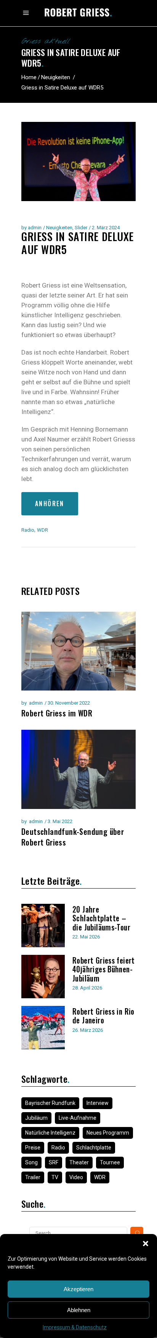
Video (76, 1177)
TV (54, 1177)
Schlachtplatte (93, 1148)
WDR (42, 530)
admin (35, 227)
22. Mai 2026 (86, 937)
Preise (32, 1148)
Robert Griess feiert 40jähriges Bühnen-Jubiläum (103, 969)
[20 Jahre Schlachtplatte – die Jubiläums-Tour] (43, 925)
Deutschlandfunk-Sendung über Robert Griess (72, 837)
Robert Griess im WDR (56, 713)
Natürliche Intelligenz (50, 1133)
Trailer (32, 1177)
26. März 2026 (87, 1030)
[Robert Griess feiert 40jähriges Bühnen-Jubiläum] (43, 976)
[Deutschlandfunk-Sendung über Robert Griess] (78, 769)
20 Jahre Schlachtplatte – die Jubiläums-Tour (101, 918)
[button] (145, 1243)
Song (31, 1162)
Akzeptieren (78, 1289)
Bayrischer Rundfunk (50, 1103)
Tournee (110, 1162)
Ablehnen (78, 1310)
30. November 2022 (69, 703)
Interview (98, 1103)
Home (29, 77)
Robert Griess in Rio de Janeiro (103, 1016)
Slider (81, 227)
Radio (27, 530)
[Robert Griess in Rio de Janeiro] (43, 1027)
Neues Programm (108, 1133)
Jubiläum (36, 1118)
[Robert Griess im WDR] (78, 651)
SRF (53, 1162)
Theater (79, 1162)
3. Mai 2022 (60, 821)
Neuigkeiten (55, 77)
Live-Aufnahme (77, 1118)
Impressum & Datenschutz (75, 1327)
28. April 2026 (87, 988)
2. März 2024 (106, 227)
